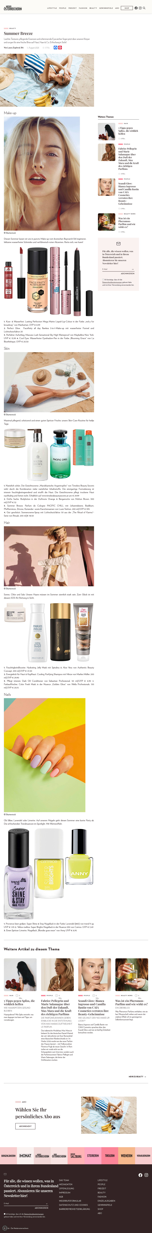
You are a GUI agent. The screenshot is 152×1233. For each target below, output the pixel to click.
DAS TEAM (64, 1180)
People (62, 8)
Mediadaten (65, 1185)
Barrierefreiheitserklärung (74, 1209)
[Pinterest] (60, 48)
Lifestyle (52, 8)
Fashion (83, 8)
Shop (127, 8)
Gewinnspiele (106, 8)
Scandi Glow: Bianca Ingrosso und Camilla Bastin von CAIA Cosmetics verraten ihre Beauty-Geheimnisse (128, 193)
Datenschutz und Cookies (73, 1205)
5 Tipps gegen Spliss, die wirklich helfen (128, 130)
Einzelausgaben (106, 1201)
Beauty (93, 8)
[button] (5, 1228)
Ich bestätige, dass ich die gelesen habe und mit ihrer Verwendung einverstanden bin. (118, 282)
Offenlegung (66, 1189)
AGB (61, 1197)
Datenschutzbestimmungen (112, 282)
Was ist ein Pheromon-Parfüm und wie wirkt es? (126, 222)
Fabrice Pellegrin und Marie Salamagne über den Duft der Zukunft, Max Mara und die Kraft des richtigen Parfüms (128, 158)
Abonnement (25, 1126)
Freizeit (73, 8)
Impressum (64, 1193)
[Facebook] (55, 48)
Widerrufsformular (70, 1201)
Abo (117, 8)
